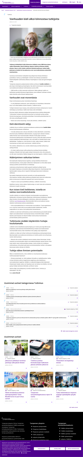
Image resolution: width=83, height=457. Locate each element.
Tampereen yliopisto (35, 2)
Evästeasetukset (41, 448)
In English (73, 2)
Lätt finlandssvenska (20, 201)
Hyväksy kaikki (57, 448)
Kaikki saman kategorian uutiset (70, 331)
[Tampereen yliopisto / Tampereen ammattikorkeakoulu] (9, 2)
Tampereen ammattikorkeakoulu (50, 2)
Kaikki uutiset (74, 407)
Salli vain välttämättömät (73, 448)
